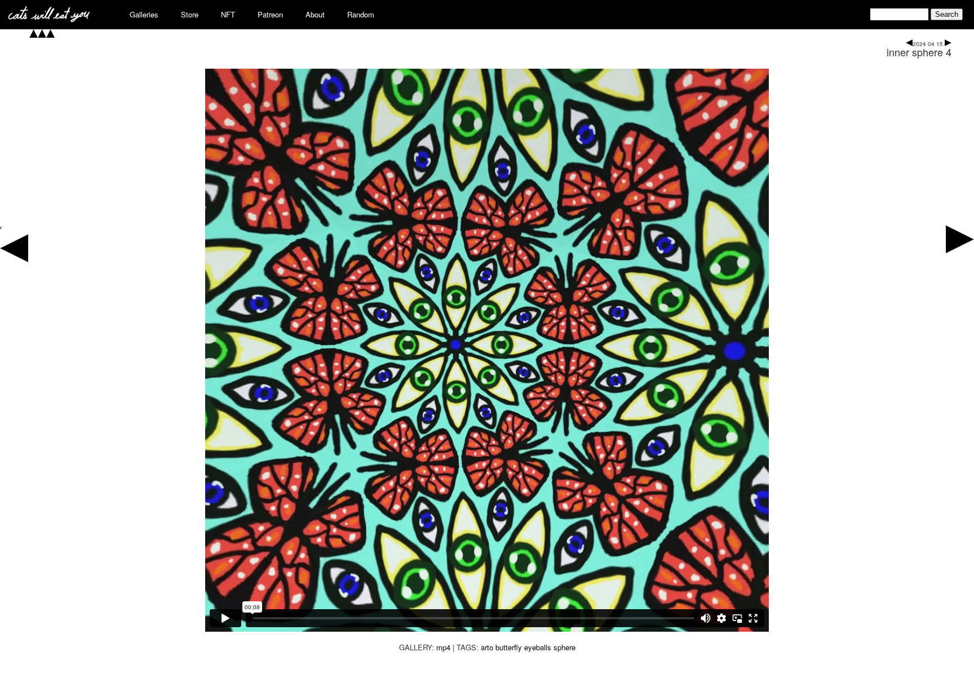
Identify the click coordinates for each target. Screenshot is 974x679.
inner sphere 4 (919, 51)
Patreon (270, 14)
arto (487, 647)
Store (189, 14)
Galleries (144, 14)
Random (360, 14)
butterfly (508, 647)
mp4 (443, 647)
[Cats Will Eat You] (49, 18)
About (315, 14)
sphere (564, 647)
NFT (228, 14)
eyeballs (537, 647)
